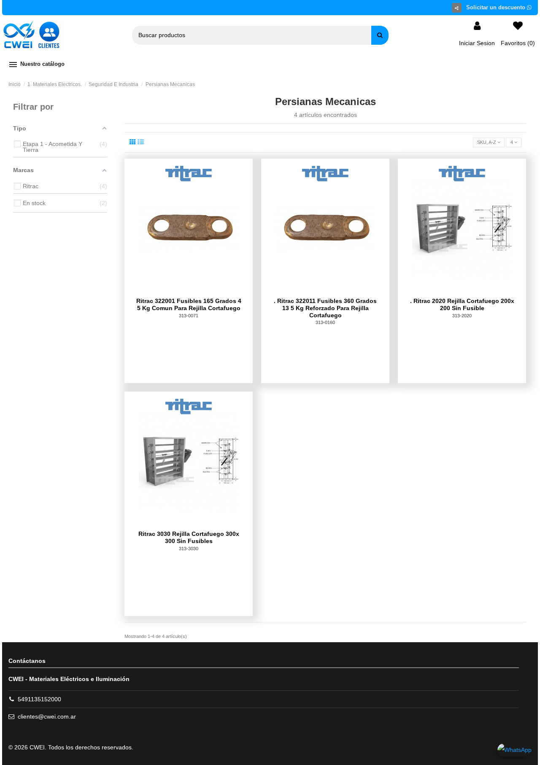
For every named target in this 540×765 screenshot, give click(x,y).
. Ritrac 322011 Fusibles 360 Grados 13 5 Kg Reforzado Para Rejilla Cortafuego (325, 308)
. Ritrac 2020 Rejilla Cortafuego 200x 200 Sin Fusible (462, 304)
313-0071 (188, 315)
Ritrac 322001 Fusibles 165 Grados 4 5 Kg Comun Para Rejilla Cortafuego (188, 304)
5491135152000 (39, 699)
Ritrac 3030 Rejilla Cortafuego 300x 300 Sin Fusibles (188, 537)
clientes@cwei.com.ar (47, 716)
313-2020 (462, 315)
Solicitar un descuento (496, 7)
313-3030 (188, 548)
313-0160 (325, 322)
